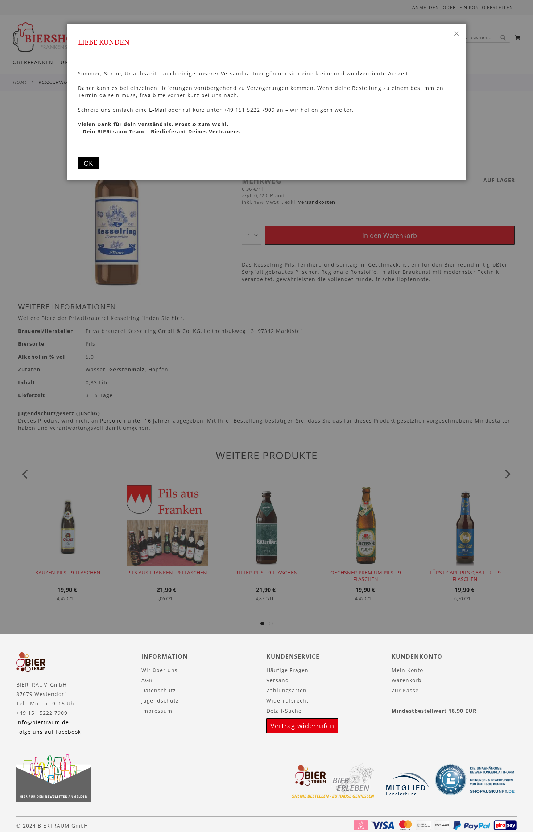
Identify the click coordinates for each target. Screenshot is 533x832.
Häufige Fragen (287, 670)
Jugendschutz (160, 700)
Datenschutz (158, 690)
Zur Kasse (405, 690)
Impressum (156, 710)
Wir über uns (159, 670)
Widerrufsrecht (287, 700)
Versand (277, 680)
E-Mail (157, 109)
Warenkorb (407, 680)
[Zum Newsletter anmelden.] (53, 799)
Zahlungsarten (286, 690)
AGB (147, 680)
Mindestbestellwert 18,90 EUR (434, 710)
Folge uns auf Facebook (48, 731)
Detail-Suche (284, 710)
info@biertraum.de (42, 722)
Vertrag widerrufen (302, 725)
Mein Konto (407, 670)
